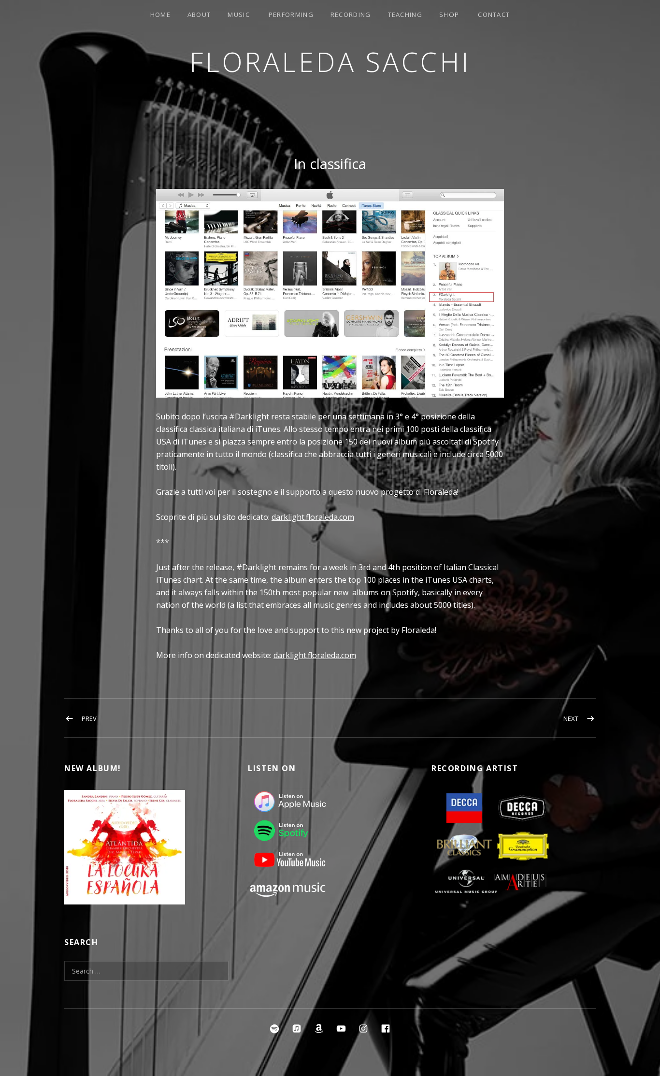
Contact (494, 14)
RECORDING (350, 14)
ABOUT (199, 14)
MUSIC (239, 14)
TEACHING (405, 14)
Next (570, 718)
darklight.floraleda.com (313, 517)
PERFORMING (291, 14)
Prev (89, 718)
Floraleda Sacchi (330, 61)
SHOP (449, 14)
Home (160, 14)
